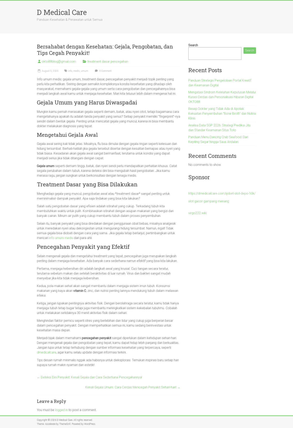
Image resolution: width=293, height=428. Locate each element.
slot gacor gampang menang (208, 201)
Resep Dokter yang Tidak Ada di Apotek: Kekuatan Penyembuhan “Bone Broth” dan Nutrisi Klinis (222, 113)
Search (193, 45)
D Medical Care (62, 12)
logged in (61, 410)
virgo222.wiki (197, 213)
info (70, 71)
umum (84, 71)
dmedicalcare (46, 352)
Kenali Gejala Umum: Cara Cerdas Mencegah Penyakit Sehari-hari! (132, 387)
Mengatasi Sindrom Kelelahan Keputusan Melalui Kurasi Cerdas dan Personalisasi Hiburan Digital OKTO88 (222, 97)
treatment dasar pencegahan (107, 61)
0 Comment (105, 71)
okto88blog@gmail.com (59, 61)
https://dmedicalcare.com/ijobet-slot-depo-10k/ (222, 193)
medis (76, 71)
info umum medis (61, 238)
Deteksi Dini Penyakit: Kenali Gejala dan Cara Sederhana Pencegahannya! (89, 377)
